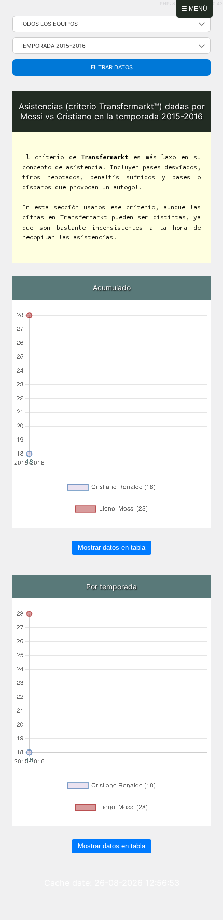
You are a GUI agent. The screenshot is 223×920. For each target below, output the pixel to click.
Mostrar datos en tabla (111, 547)
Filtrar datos (112, 67)
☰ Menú (194, 8)
